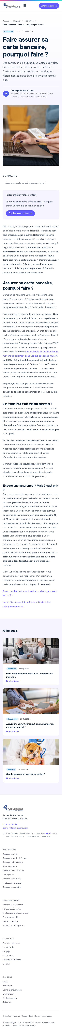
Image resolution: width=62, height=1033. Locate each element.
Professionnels (10, 998)
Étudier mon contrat (19, 213)
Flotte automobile (11, 917)
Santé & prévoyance (12, 989)
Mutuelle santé (10, 866)
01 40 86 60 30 (10, 824)
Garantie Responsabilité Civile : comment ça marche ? (29, 675)
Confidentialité (25, 1022)
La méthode (8, 947)
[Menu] (25, 6)
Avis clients (8, 955)
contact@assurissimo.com (15, 828)
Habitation (29, 21)
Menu (25, 6)
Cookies (36, 1022)
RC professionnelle (12, 909)
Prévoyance (8, 874)
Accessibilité (18, 1025)
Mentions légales (10, 1022)
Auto (5, 981)
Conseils (16, 21)
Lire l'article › (12, 681)
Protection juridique (12, 883)
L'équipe (7, 951)
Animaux (11, 769)
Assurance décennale (13, 904)
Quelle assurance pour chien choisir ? (25, 774)
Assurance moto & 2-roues (15, 858)
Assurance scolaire (12, 887)
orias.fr (47, 833)
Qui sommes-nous (11, 943)
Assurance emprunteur (13, 870)
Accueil (6, 21)
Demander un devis (12, 959)
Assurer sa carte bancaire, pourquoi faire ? (25, 183)
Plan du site (31, 1025)
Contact (6, 963)
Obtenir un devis (48, 6)
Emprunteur (12, 719)
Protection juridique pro (14, 925)
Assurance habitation (13, 862)
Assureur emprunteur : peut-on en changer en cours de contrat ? (30, 725)
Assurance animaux (12, 878)
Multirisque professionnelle (15, 913)
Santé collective (10, 921)
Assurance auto (10, 854)
